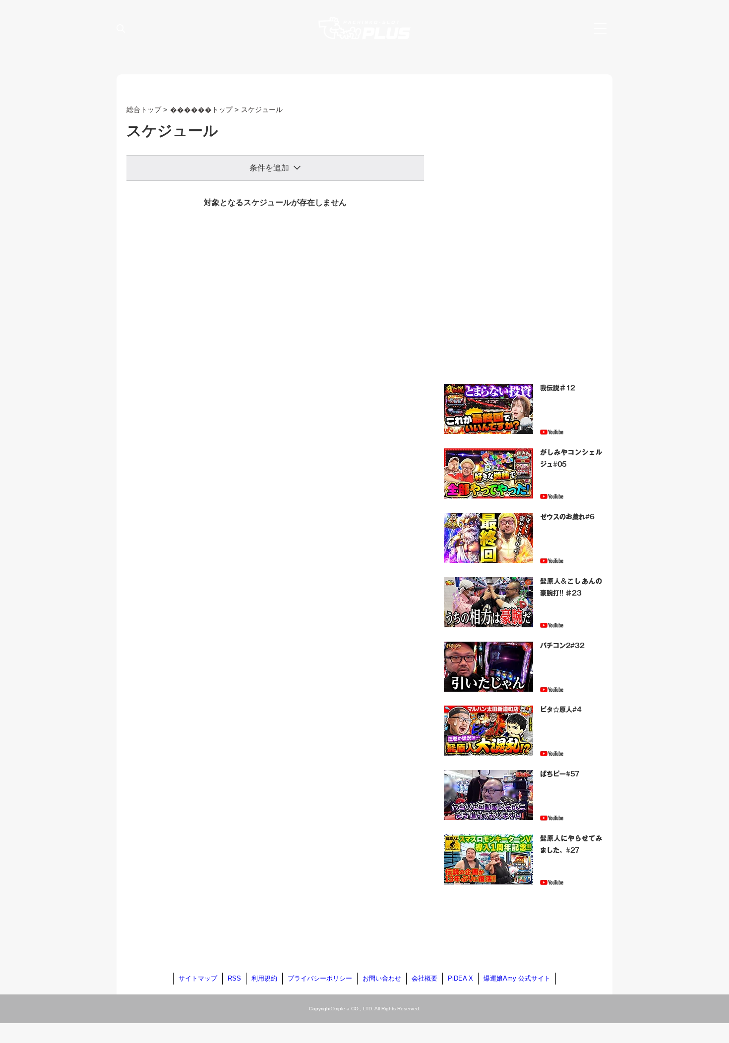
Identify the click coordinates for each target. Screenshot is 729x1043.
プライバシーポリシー (320, 978)
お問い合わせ (382, 978)
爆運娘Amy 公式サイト (517, 978)
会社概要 (424, 978)
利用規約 (264, 978)
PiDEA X (460, 978)
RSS (234, 978)
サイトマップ (198, 978)
